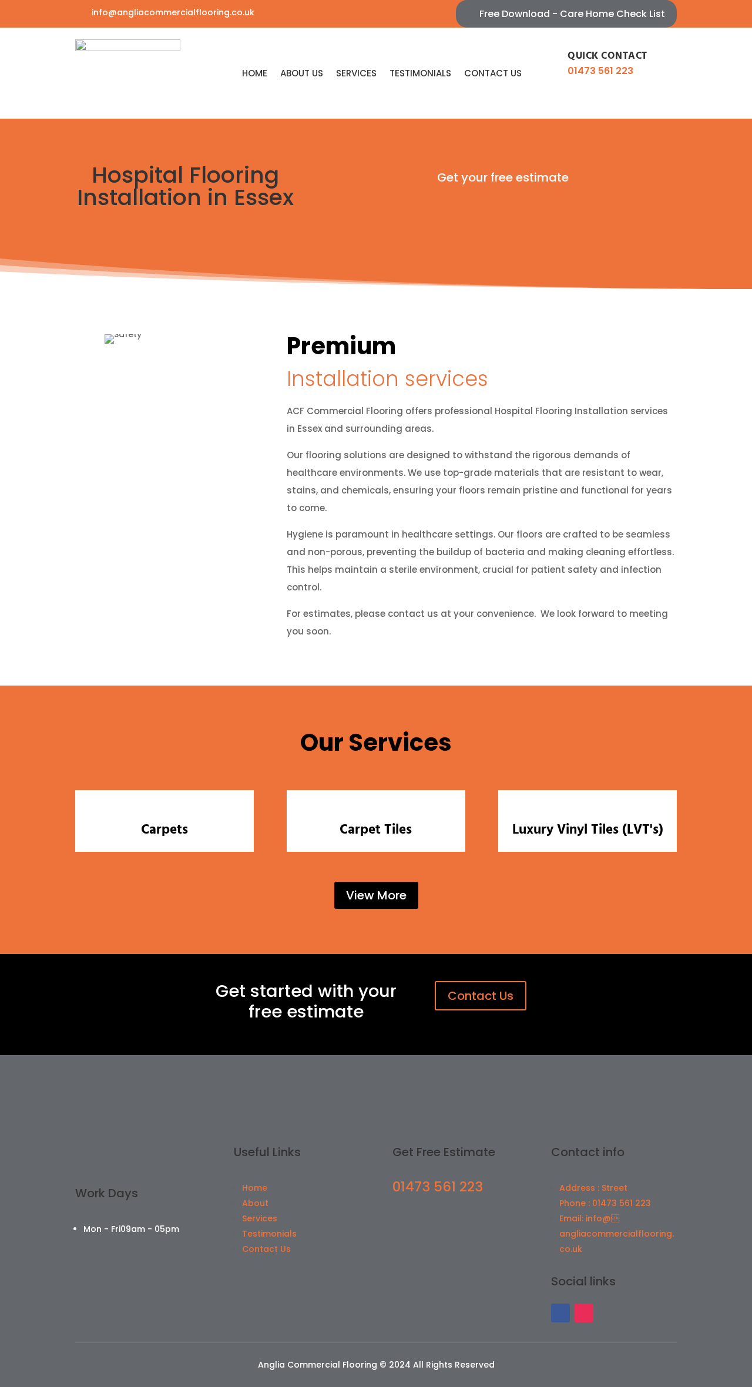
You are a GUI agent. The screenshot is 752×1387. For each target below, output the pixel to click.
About (255, 1203)
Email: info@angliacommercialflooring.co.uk (616, 1234)
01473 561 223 (600, 71)
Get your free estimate (503, 177)
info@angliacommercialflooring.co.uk (173, 12)
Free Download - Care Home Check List (572, 14)
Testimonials (420, 73)
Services (356, 73)
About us (301, 73)
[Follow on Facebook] (560, 1313)
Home (254, 73)
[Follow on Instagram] (584, 1313)
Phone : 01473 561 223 (605, 1203)
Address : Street (593, 1188)
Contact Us (480, 996)
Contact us (493, 73)
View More (376, 895)
